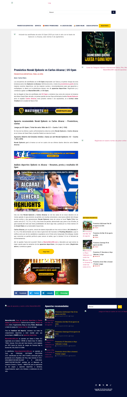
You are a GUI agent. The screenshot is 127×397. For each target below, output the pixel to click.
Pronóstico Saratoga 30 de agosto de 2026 (101, 244)
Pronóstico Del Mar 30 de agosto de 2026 (103, 234)
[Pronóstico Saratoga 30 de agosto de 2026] (87, 244)
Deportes (38, 25)
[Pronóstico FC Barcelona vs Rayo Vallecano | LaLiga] (87, 254)
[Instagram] (96, 385)
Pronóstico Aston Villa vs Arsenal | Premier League (102, 263)
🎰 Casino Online (79, 25)
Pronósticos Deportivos (25, 25)
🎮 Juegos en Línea (66, 25)
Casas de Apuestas (92, 25)
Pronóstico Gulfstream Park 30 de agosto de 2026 (102, 225)
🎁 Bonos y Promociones (50, 25)
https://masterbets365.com (23, 351)
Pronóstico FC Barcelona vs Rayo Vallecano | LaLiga (103, 253)
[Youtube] (107, 385)
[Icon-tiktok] (110, 385)
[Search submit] (113, 12)
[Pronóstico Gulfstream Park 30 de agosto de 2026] (87, 225)
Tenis (35, 74)
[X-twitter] (103, 385)
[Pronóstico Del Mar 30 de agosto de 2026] (87, 235)
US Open (40, 74)
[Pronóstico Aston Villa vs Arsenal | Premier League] (87, 263)
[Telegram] (99, 385)
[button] (21, 293)
